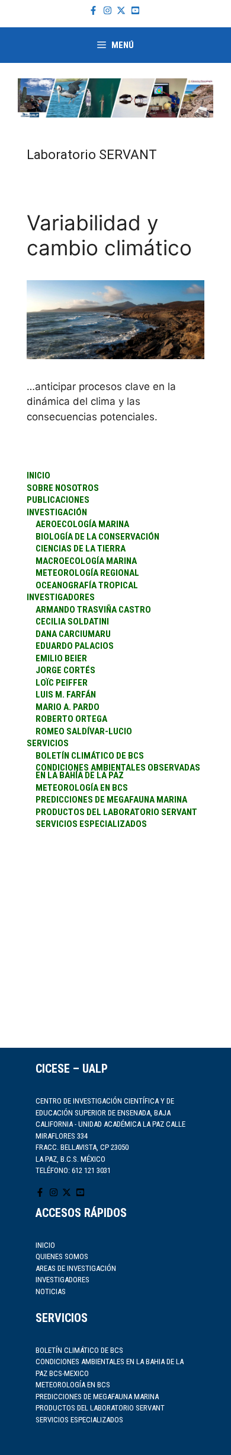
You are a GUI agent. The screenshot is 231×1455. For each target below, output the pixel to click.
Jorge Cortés (65, 670)
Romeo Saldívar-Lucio (84, 731)
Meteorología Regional (87, 573)
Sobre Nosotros (63, 488)
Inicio (38, 475)
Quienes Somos (62, 1256)
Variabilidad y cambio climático (109, 235)
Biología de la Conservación (97, 536)
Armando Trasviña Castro (93, 609)
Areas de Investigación (76, 1268)
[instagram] (109, 10)
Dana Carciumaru (73, 634)
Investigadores (61, 597)
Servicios (48, 743)
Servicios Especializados (79, 1419)
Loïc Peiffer (62, 682)
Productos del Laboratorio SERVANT (116, 812)
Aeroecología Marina (82, 524)
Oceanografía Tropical (87, 585)
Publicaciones (58, 499)
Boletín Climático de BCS (90, 755)
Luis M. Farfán (66, 694)
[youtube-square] (137, 10)
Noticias (51, 1291)
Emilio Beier (61, 658)
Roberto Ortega (71, 719)
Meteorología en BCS (82, 787)
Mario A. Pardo (68, 707)
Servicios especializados (91, 824)
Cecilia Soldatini (72, 621)
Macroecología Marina (86, 561)
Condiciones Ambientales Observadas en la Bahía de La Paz (118, 771)
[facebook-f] (95, 10)
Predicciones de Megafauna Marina (111, 799)
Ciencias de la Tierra (81, 548)
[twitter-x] (123, 10)
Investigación (57, 512)
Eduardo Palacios (75, 646)
